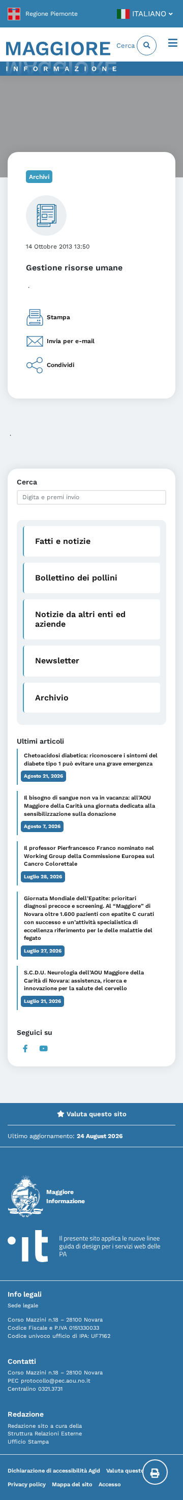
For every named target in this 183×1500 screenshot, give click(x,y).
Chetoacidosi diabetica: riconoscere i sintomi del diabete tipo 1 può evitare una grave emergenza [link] (91, 759)
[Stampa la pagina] (155, 1472)
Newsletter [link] (57, 660)
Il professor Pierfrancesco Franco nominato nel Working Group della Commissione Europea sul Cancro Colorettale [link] (89, 856)
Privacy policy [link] (27, 1484)
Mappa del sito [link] (72, 1484)
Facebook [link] (25, 1048)
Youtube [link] (44, 1048)
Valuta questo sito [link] (96, 1114)
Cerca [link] (126, 45)
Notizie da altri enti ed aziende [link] (80, 619)
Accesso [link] (110, 1484)
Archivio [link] (52, 697)
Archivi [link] (39, 176)
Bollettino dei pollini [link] (76, 578)
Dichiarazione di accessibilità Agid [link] (54, 1470)
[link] (43, 13)
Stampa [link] (58, 317)
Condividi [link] (60, 365)
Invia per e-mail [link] (71, 341)
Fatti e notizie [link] (62, 541)
